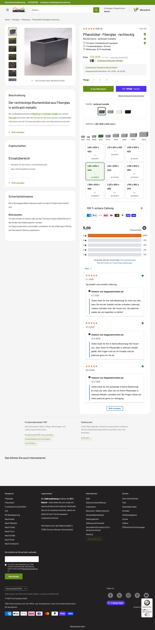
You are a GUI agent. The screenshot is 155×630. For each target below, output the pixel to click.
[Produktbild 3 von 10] (12, 48)
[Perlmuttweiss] (119, 111)
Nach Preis (9, 539)
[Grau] (110, 111)
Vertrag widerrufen (94, 539)
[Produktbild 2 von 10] (12, 40)
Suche (125, 519)
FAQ (124, 502)
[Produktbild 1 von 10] (12, 31)
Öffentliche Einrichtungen (133, 527)
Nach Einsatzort (12, 543)
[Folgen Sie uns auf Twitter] (119, 595)
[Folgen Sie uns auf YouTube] (146, 595)
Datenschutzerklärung (96, 502)
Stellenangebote (129, 515)
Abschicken (13, 576)
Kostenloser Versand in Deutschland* (101, 67)
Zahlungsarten (92, 519)
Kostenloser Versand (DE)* (119, 57)
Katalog (89, 534)
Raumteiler (10, 519)
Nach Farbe (10, 527)
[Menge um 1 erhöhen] (106, 79)
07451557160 (33, 2)
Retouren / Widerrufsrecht (97, 511)
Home (7, 19)
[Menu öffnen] (7, 10)
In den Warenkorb (98, 89)
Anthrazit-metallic (50, 114)
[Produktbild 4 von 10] (12, 57)
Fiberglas (15, 19)
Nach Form (9, 531)
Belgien (36, 594)
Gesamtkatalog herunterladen (38, 439)
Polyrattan (9, 502)
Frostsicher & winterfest (15, 506)
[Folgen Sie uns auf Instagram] (128, 595)
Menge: (86, 80)
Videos (125, 523)
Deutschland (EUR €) (14, 589)
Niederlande (54, 594)
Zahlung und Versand (95, 523)
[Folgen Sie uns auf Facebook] (110, 595)
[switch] (147, 614)
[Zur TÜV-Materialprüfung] (144, 34)
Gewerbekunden (129, 506)
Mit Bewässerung (12, 515)
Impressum (91, 506)
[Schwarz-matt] (128, 111)
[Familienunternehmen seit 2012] (144, 38)
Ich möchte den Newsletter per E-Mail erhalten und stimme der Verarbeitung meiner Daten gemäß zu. (23, 568)
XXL (6, 511)
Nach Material (11, 523)
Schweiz (30, 594)
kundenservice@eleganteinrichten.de (55, 2)
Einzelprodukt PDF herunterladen (40, 435)
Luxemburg (43, 594)
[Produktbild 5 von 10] (12, 65)
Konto (107, 11)
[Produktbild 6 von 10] (12, 73)
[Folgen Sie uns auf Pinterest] (137, 595)
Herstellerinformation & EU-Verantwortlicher (98, 528)
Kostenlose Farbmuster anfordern (110, 60)
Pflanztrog (26, 19)
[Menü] (151, 599)
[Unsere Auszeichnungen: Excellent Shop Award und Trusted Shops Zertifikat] (144, 43)
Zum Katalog (31, 443)
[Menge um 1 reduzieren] (93, 79)
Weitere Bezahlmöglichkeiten (131, 95)
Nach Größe (10, 535)
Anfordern (86, 438)
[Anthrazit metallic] (101, 111)
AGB (88, 498)
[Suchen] (96, 10)
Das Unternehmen (130, 498)
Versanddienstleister (95, 515)
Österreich (23, 594)
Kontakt (125, 511)
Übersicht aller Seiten (77, 626)
